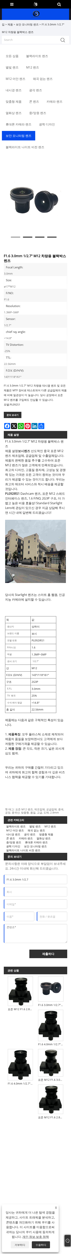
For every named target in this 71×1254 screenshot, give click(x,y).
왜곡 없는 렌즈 (36, 830)
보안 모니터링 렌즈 (27, 24)
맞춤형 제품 (46, 834)
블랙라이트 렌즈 (16, 826)
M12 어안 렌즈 (15, 830)
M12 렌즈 (50, 826)
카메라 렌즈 (26, 838)
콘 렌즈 (10, 838)
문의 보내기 (13, 415)
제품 (10, 24)
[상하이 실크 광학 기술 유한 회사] (36, 14)
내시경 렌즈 (13, 834)
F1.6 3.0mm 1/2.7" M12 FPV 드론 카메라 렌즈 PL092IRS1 (51, 1005)
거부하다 (20, 1245)
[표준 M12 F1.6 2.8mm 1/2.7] (20, 990)
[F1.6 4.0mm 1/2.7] (51, 1024)
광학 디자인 (13, 846)
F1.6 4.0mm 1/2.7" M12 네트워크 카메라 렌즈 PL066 (51, 1044)
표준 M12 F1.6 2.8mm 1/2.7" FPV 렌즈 (21, 1009)
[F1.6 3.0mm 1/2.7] (33, 201)
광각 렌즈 (29, 834)
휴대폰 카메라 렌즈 (36, 842)
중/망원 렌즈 (13, 842)
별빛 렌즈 (35, 826)
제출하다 (48, 954)
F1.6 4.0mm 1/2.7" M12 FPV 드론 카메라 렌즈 (21, 1083)
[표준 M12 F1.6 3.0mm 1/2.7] (51, 1062)
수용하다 (41, 1245)
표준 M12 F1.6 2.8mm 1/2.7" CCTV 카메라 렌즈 (51, 1117)
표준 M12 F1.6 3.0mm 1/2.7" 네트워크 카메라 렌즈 (51, 1079)
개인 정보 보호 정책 (35, 1237)
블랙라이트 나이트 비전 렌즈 (23, 850)
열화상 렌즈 (44, 838)
